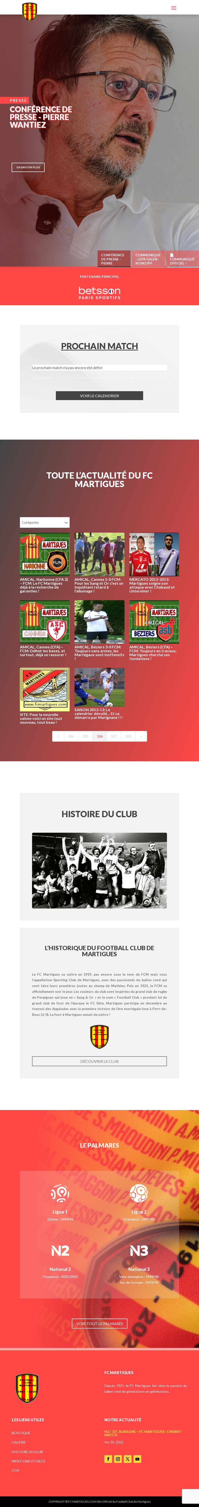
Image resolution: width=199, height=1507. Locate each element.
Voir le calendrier (99, 395)
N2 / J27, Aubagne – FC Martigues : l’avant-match (143, 1433)
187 (114, 736)
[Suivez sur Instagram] (118, 1459)
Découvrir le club (99, 1061)
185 (85, 736)
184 (71, 736)
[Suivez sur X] (128, 1459)
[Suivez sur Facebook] (108, 1459)
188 (128, 736)
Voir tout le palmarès (99, 1323)
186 (100, 736)
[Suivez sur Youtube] (137, 1459)
